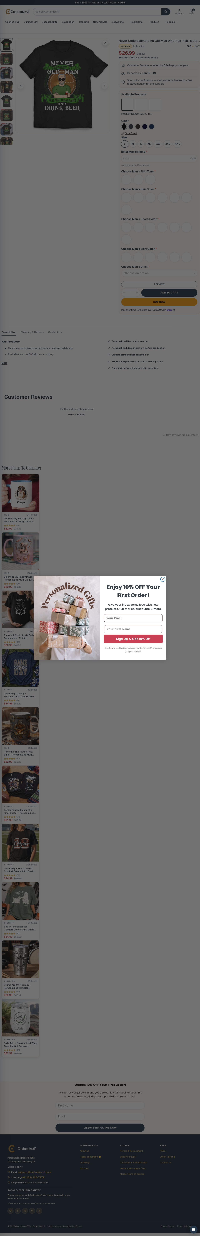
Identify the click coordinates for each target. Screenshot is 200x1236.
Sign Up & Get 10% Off (133, 639)
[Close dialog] (162, 579)
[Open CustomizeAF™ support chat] (194, 1229)
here (111, 648)
